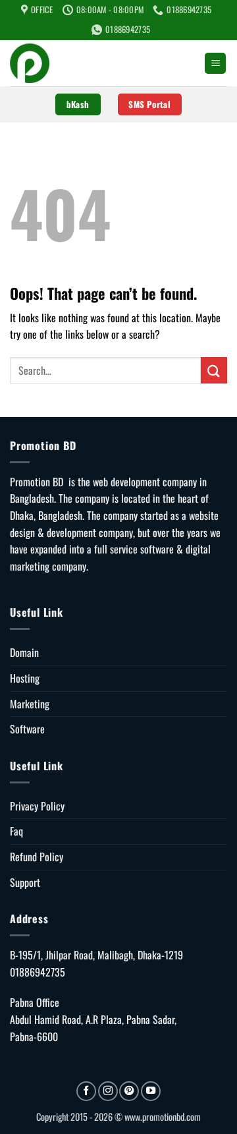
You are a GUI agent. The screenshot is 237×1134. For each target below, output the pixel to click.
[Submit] (214, 370)
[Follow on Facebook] (86, 1091)
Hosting (25, 678)
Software (27, 729)
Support (25, 882)
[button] (215, 63)
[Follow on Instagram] (108, 1091)
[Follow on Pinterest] (129, 1091)
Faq (16, 831)
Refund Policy (36, 857)
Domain (24, 652)
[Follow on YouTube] (151, 1091)
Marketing (29, 704)
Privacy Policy (37, 806)
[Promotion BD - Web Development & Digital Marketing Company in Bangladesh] (102, 63)
